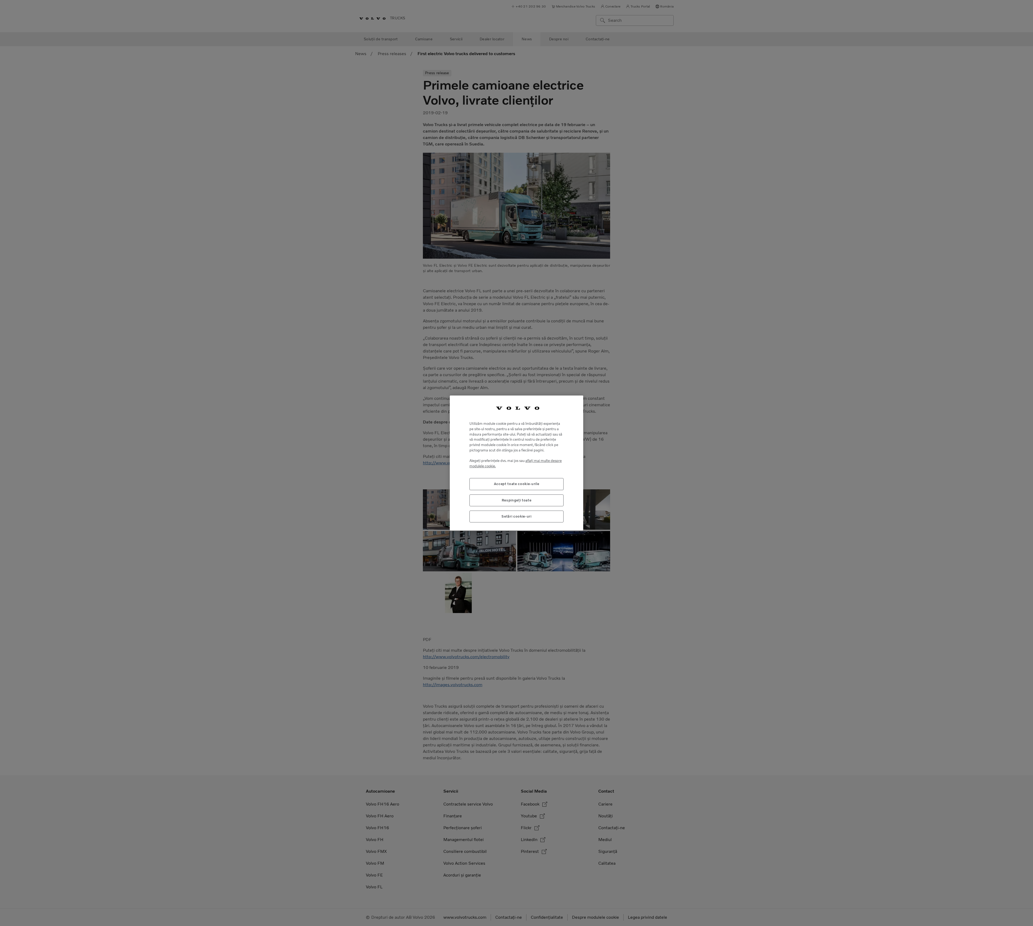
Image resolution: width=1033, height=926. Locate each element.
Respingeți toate (517, 500)
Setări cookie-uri (516, 516)
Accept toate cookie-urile (516, 484)
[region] (516, 463)
